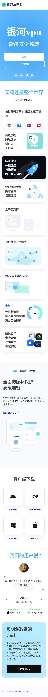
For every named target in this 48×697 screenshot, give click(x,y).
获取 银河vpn (24, 669)
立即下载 (24, 64)
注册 (24, 57)
